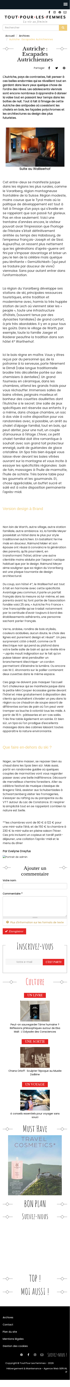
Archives (24, 36)
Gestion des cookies (15, 1346)
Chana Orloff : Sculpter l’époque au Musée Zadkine (35, 1072)
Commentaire (13, 893)
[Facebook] (49, 12)
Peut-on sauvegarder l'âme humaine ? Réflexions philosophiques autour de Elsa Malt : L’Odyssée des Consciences (35, 1028)
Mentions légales (13, 1339)
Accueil (10, 36)
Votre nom (9, 880)
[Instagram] (54, 12)
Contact (8, 1324)
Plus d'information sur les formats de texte (37, 922)
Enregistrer (15, 931)
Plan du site (10, 1332)
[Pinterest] (59, 12)
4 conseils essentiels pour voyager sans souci (35, 1115)
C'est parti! (53, 962)
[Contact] (65, 12)
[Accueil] (35, 18)
